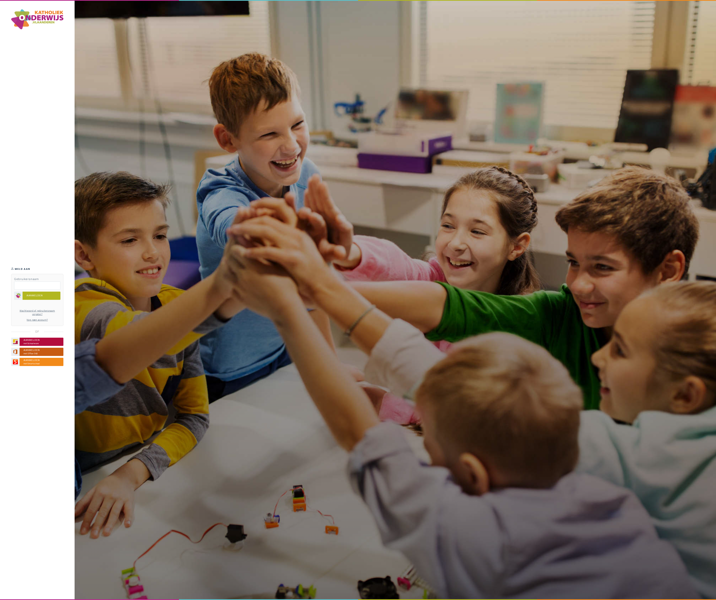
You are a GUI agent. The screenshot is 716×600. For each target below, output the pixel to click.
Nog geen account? (37, 320)
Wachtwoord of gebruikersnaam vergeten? (37, 313)
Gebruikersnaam (26, 279)
